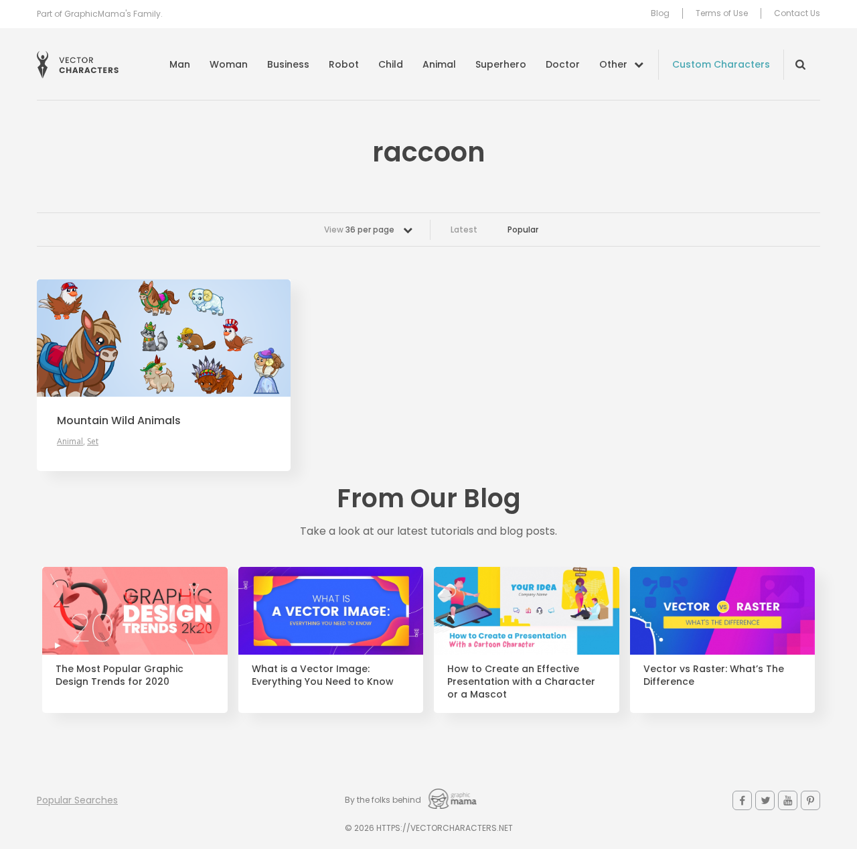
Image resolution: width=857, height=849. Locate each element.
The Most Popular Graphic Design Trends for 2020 (119, 675)
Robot (344, 64)
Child (390, 64)
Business (288, 64)
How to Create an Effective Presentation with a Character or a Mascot (521, 682)
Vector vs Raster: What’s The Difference (713, 675)
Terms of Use (722, 13)
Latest (464, 229)
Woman (229, 64)
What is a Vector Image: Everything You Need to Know (323, 675)
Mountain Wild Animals (119, 420)
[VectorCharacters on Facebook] (742, 800)
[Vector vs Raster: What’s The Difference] (722, 611)
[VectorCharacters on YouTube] (787, 800)
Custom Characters (721, 64)
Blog (660, 13)
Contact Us (797, 13)
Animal (439, 64)
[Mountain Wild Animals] (164, 338)
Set (92, 441)
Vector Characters (78, 64)
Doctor (563, 64)
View (359, 229)
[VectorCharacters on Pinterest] (810, 800)
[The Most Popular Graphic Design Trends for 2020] (135, 611)
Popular (523, 229)
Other (613, 64)
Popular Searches (77, 800)
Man (179, 64)
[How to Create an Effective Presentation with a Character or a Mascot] (526, 611)
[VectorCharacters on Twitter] (765, 800)
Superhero (500, 64)
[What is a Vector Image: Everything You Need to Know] (331, 611)
